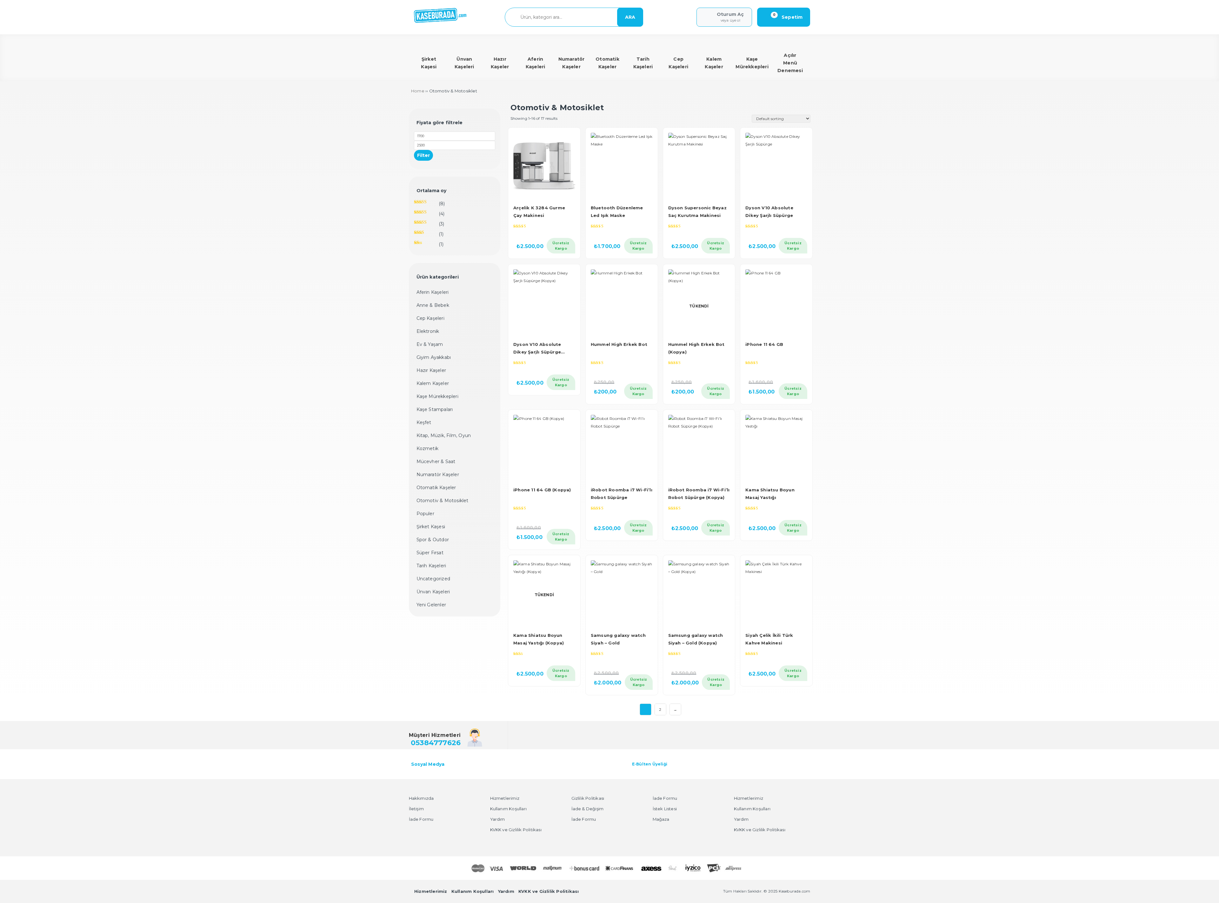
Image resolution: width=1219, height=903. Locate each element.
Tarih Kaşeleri (431, 566)
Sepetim (788, 17)
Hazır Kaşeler (431, 370)
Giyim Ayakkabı (433, 357)
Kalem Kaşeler (432, 383)
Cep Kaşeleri (430, 318)
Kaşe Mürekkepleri (437, 396)
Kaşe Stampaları (434, 409)
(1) (429, 235)
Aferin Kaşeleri (432, 292)
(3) (429, 225)
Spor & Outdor (432, 539)
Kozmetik (427, 448)
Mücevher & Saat (436, 461)
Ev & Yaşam (429, 344)
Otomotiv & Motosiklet (442, 500)
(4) (429, 215)
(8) (429, 205)
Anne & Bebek (432, 305)
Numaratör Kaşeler (437, 474)
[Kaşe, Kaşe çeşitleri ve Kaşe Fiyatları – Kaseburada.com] (440, 21)
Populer (425, 513)
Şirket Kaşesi (430, 526)
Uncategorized (433, 579)
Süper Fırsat (429, 553)
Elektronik (427, 331)
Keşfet (423, 422)
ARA (630, 17)
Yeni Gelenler (431, 605)
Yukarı (1199, 888)
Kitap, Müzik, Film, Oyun (443, 435)
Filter (423, 155)
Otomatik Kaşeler (436, 487)
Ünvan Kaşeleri (433, 592)
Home (417, 90)
